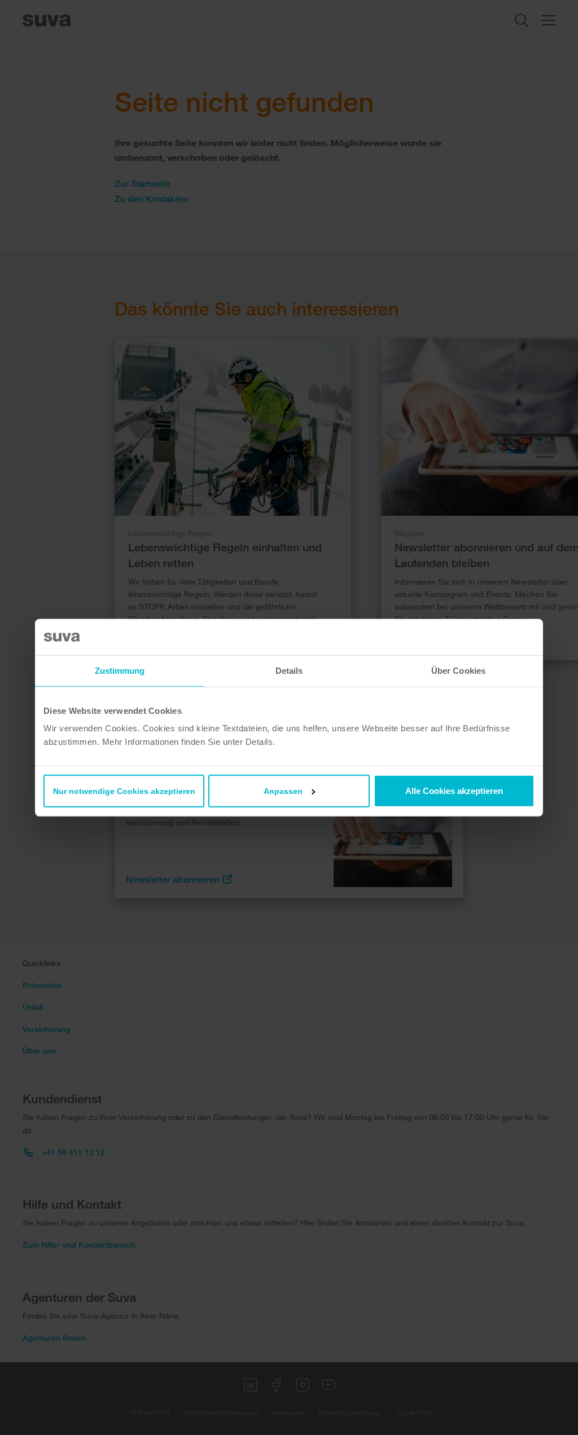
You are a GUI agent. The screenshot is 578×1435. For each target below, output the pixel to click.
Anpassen (283, 791)
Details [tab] (289, 670)
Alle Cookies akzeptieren (454, 791)
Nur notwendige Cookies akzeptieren (124, 791)
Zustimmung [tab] (120, 670)
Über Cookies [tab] (458, 670)
